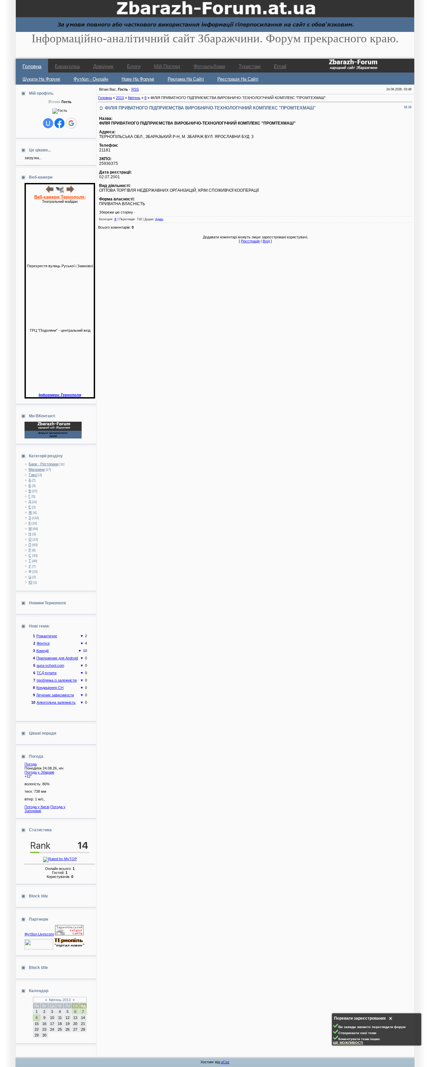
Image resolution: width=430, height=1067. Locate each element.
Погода (31, 764)
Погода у (39, 772)
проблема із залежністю (57, 676)
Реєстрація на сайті (237, 79)
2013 (120, 98)
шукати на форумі (41, 79)
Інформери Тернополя (60, 395)
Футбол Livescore (39, 934)
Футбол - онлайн (91, 79)
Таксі (33, 475)
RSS (135, 89)
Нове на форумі (138, 79)
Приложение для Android (57, 654)
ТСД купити (46, 669)
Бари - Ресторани (43, 464)
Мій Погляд (167, 66)
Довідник (103, 66)
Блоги (133, 66)
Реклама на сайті (186, 79)
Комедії (42, 647)
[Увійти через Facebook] (59, 123)
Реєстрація (250, 241)
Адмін (159, 219)
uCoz (225, 1062)
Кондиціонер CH (49, 684)
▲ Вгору (13, 12)
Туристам (249, 66)
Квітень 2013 (60, 1000)
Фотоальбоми (209, 66)
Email (280, 66)
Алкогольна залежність (56, 698)
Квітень (134, 98)
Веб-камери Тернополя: (60, 196)
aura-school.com (50, 661)
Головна (32, 66)
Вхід (266, 241)
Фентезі (43, 639)
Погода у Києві (37, 807)
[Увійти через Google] (71, 123)
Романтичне (46, 632)
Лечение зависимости (55, 691)
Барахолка (67, 66)
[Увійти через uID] (48, 123)
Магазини (37, 469)
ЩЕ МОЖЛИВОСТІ (348, 1043)
